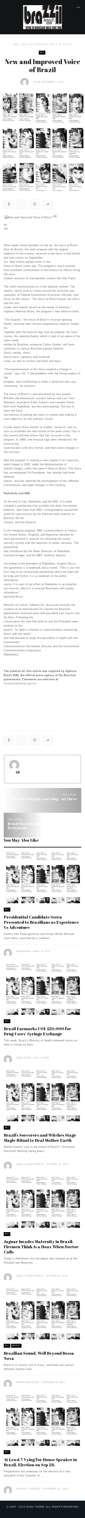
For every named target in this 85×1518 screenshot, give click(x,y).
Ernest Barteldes (27, 1382)
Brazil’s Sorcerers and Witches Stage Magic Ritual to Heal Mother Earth (40, 1137)
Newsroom (23, 951)
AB (38, 82)
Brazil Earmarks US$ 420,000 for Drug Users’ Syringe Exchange (37, 1031)
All (16, 44)
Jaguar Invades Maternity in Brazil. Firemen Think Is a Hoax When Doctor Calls (41, 1247)
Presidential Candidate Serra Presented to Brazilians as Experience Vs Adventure (41, 922)
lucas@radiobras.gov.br (20, 683)
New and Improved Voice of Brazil (46, 44)
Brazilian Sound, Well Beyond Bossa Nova (39, 1355)
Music (16, 1345)
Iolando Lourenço (28, 1488)
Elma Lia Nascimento (29, 1164)
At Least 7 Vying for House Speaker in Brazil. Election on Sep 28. (40, 1462)
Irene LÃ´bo (23, 1057)
